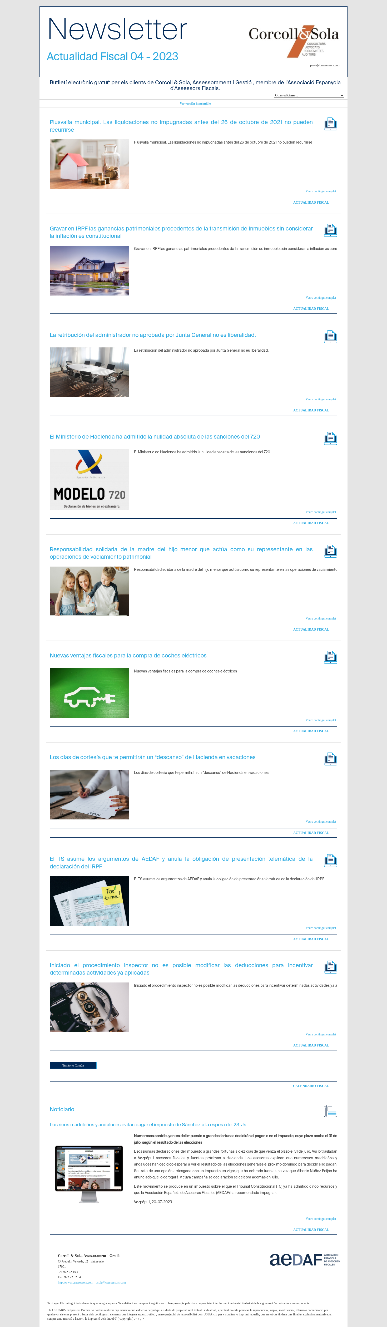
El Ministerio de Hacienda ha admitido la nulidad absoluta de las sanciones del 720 (155, 437)
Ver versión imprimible (195, 103)
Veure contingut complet (321, 191)
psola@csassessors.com (111, 1282)
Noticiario (62, 1110)
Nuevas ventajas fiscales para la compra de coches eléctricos (128, 656)
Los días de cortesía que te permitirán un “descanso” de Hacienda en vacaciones (153, 757)
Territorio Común (73, 1065)
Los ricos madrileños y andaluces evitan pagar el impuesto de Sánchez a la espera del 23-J (147, 1125)
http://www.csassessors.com (75, 1282)
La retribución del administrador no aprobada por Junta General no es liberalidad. (153, 335)
